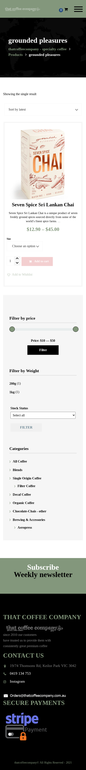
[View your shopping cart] (66, 9)
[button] (19, 274)
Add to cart (41, 261)
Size (9, 239)
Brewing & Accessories (29, 520)
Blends (17, 470)
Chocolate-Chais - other (29, 511)
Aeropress (25, 527)
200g (12, 383)
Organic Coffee (23, 503)
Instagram (17, 681)
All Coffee (20, 461)
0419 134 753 (20, 673)
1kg (12, 392)
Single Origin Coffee (27, 478)
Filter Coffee (26, 486)
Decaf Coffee (22, 494)
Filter (43, 350)
